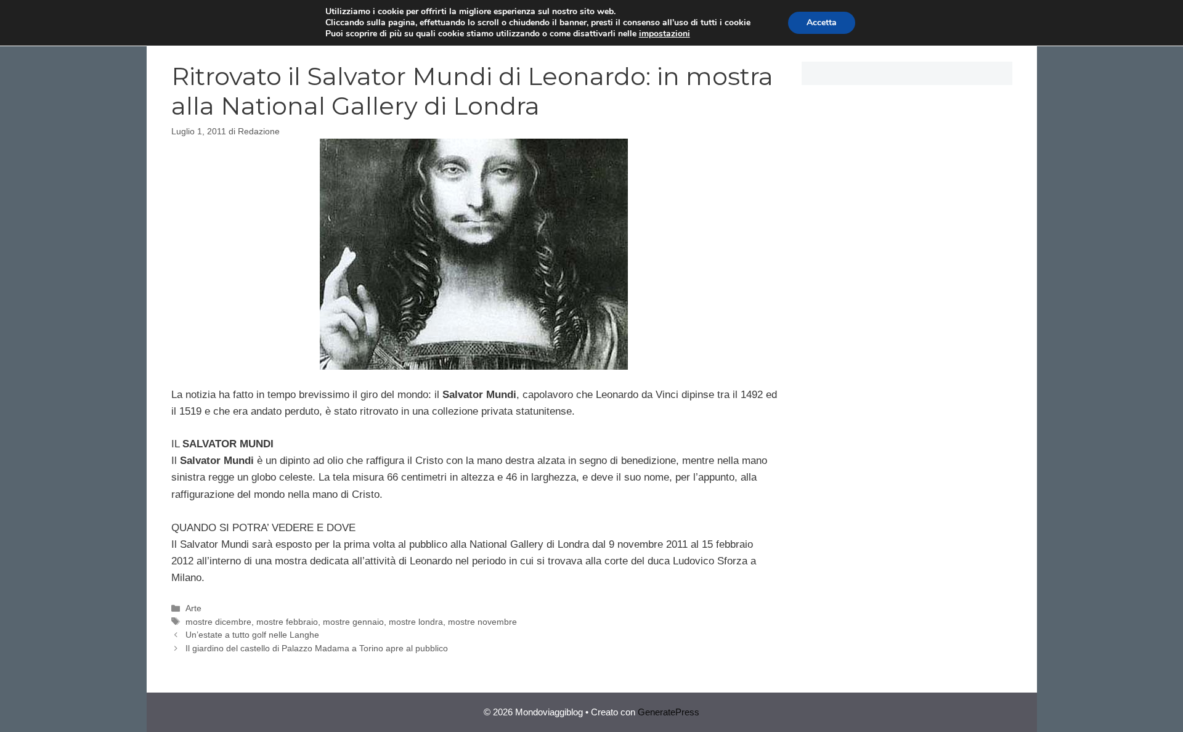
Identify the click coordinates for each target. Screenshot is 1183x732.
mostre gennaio (353, 622)
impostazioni (664, 33)
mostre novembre (482, 622)
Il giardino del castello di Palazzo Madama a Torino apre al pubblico (316, 648)
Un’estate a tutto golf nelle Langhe (252, 635)
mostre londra (416, 622)
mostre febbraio (287, 622)
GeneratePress (668, 712)
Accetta (822, 22)
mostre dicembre (218, 622)
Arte (193, 608)
